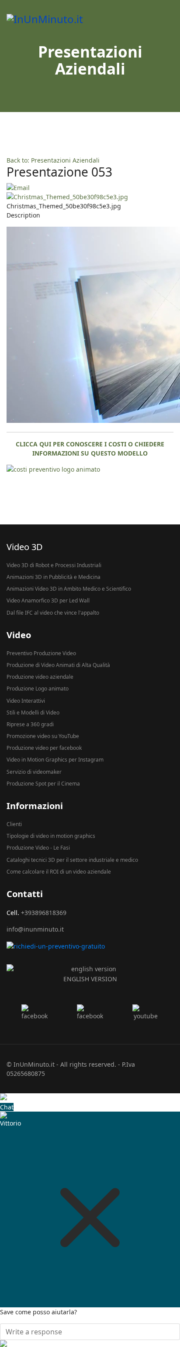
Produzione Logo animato (38, 688)
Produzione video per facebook (44, 748)
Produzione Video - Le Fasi (38, 847)
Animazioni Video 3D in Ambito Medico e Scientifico (69, 588)
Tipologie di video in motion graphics (51, 836)
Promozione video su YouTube (43, 736)
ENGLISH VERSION (90, 979)
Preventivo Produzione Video (41, 653)
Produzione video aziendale (40, 676)
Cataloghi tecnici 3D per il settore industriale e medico (72, 860)
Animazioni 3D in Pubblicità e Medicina (53, 577)
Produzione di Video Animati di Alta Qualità (58, 665)
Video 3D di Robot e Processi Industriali (54, 565)
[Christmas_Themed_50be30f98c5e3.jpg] (90, 196)
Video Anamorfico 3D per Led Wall (48, 600)
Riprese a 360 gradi (30, 724)
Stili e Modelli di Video (33, 712)
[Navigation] (169, 19)
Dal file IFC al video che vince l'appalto (53, 612)
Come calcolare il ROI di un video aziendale (59, 871)
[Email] (90, 187)
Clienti (14, 824)
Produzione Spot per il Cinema (43, 783)
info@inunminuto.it (35, 929)
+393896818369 (43, 912)
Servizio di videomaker (34, 772)
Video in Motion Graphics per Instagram (55, 759)
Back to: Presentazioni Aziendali (53, 160)
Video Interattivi (26, 700)
